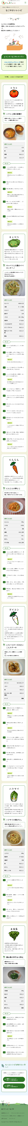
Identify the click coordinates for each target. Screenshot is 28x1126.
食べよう (8, 7)
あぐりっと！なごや (7, 1109)
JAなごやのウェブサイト (11, 62)
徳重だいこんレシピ (12, 1079)
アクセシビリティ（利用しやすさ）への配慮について (12, 1115)
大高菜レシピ (12, 1086)
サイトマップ (12, 1118)
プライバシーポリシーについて (17, 1113)
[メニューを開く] (25, 2)
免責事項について (5, 1113)
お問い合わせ (4, 1118)
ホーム (4, 7)
